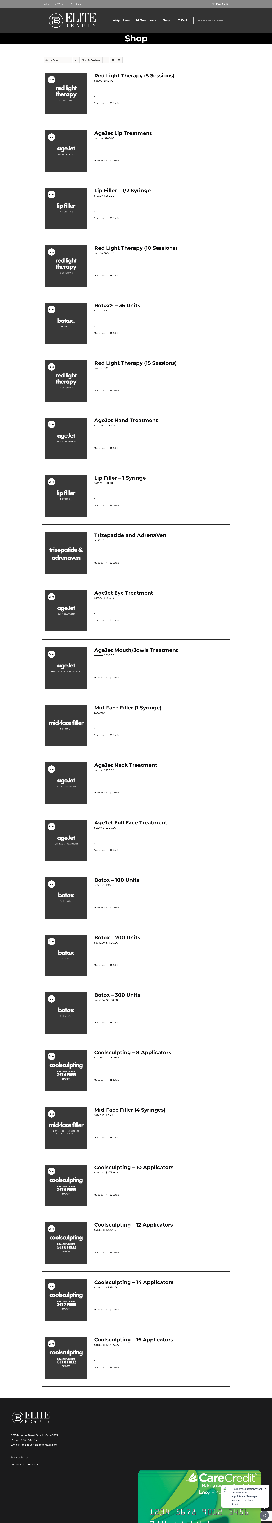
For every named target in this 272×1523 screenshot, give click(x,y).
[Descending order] (76, 60)
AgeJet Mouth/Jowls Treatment (136, 650)
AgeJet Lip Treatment (123, 133)
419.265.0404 (28, 1440)
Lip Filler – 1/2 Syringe (122, 190)
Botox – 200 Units (117, 937)
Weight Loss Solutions (69, 4)
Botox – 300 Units (117, 995)
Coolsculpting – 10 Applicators (133, 1167)
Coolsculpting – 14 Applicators (133, 1282)
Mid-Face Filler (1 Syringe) (128, 708)
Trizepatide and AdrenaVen (130, 535)
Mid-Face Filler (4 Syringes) (129, 1110)
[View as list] (119, 60)
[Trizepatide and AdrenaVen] (66, 553)
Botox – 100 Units (116, 880)
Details (116, 103)
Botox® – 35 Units (117, 305)
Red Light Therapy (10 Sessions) (135, 248)
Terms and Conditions (25, 1464)
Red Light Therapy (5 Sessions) (134, 75)
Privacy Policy (19, 1457)
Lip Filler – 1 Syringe (120, 478)
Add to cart (101, 103)
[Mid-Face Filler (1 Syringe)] (66, 726)
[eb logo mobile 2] (72, 12)
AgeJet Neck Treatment (125, 765)
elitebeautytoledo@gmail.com (38, 1444)
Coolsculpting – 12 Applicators (133, 1225)
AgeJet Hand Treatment (126, 420)
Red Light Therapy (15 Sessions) (135, 363)
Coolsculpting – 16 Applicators (133, 1340)
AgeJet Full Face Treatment (130, 823)
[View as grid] (113, 60)
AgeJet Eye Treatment (123, 593)
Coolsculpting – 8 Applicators (132, 1052)
